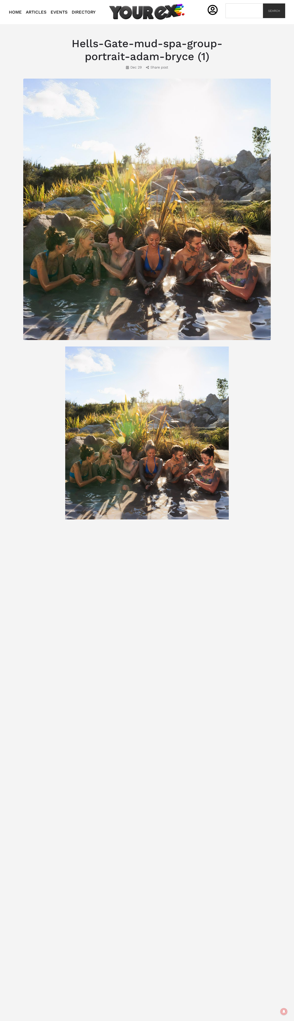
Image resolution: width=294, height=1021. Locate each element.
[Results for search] (244, 20)
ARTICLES (36, 12)
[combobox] (244, 10)
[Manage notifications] (283, 1011)
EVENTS (59, 12)
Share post (159, 67)
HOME (15, 12)
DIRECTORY (84, 12)
